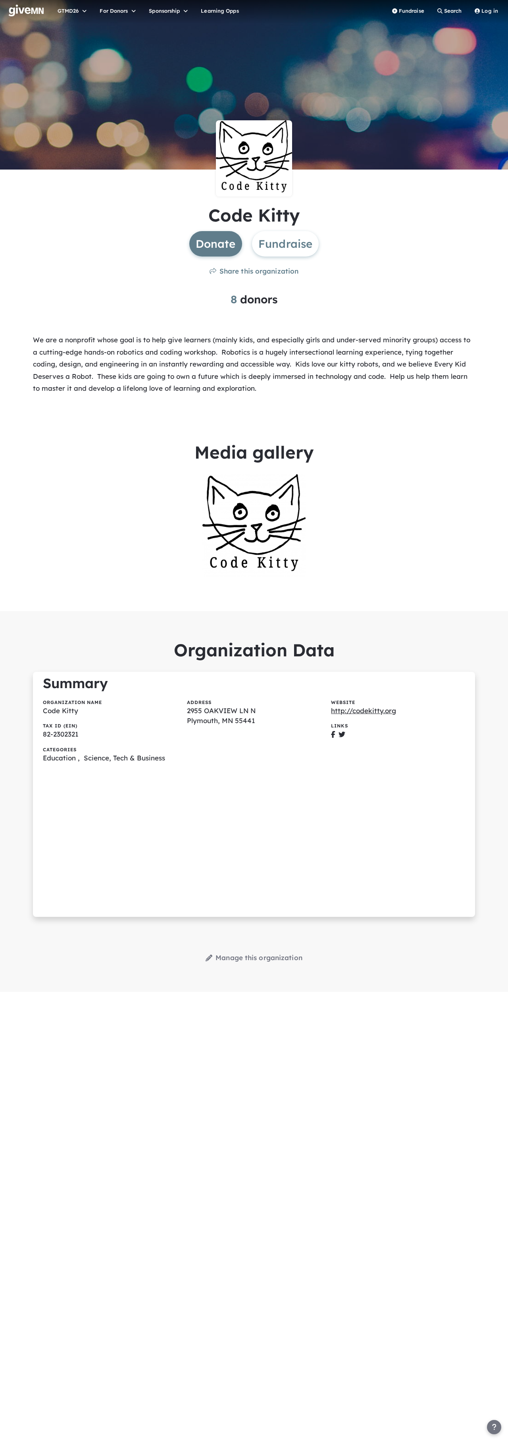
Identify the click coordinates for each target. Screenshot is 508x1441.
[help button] (494, 1427)
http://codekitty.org (363, 710)
